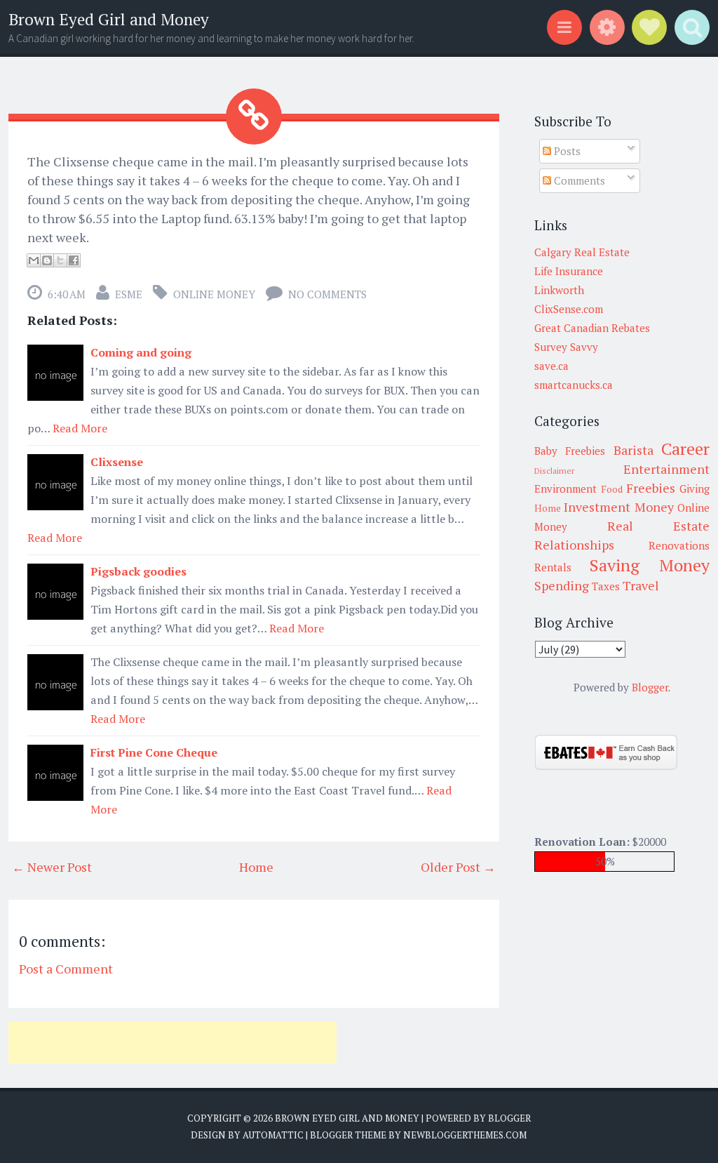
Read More (80, 428)
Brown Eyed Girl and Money (108, 19)
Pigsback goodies (138, 571)
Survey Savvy (566, 347)
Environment (565, 488)
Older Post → (458, 866)
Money (654, 506)
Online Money (214, 294)
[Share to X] (60, 260)
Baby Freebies (569, 451)
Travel (641, 585)
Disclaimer (554, 470)
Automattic (273, 1135)
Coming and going (140, 352)
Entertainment (666, 468)
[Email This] (34, 260)
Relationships (574, 544)
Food (612, 489)
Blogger (650, 687)
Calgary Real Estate (582, 252)
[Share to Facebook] (74, 260)
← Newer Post (52, 866)
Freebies (650, 487)
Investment (597, 506)
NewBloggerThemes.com (465, 1135)
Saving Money (650, 565)
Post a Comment (66, 968)
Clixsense (116, 462)
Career (685, 448)
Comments (578, 180)
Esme (128, 294)
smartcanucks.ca (573, 385)
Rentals (552, 567)
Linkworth (559, 290)
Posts (566, 151)
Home (256, 866)
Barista (633, 449)
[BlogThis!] (47, 260)
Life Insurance (568, 271)
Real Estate (658, 525)
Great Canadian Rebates (592, 328)
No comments (327, 294)
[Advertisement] (172, 1043)
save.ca (551, 366)
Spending (561, 585)
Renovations (679, 545)
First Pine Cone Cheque (153, 752)
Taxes (606, 586)
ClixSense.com (568, 309)
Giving (694, 488)
